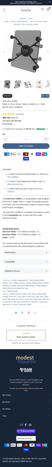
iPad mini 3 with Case (33, 299)
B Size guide (7, 124)
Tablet (29, 304)
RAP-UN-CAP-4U (15, 184)
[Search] (42, 9)
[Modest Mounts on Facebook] (26, 425)
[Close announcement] (50, 2)
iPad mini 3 (20, 299)
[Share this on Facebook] (22, 313)
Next (31, 18)
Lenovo (15, 304)
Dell (29, 294)
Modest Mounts (14, 459)
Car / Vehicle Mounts (17, 283)
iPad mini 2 (40, 297)
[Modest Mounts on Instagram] (30, 425)
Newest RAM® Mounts (34, 283)
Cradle (24, 294)
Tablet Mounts (41, 286)
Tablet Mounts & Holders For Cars (15, 288)
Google (5, 297)
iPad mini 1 (13, 297)
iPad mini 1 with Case (26, 297)
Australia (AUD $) (24, 438)
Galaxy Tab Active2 (39, 294)
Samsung (22, 304)
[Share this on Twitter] (16, 313)
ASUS (12, 294)
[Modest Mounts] (26, 9)
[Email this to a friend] (35, 313)
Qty (4, 134)
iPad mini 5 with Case (39, 302)
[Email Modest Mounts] (21, 425)
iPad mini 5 (26, 302)
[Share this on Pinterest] (28, 313)
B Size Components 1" (20, 280)
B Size (18, 294)
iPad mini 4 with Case (12, 302)
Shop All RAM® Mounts (26, 286)
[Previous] (4, 52)
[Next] (48, 52)
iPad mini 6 (7, 304)
